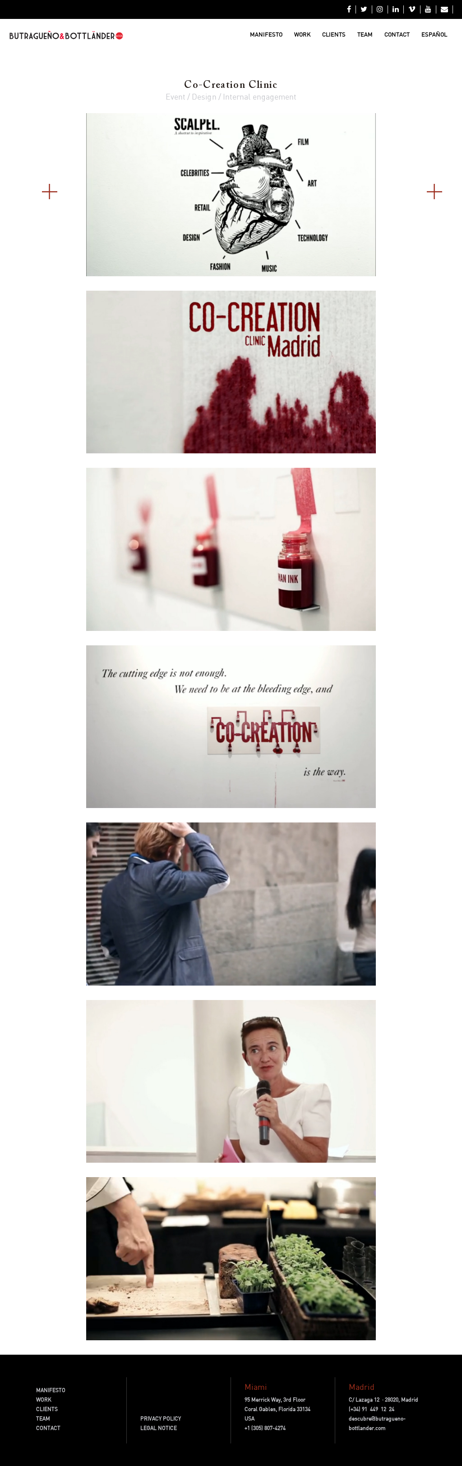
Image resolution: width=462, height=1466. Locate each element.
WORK (43, 1399)
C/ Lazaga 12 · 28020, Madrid (383, 1399)
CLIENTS (47, 1409)
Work (302, 34)
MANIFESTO (50, 1390)
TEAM (43, 1418)
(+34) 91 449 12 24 (371, 1409)
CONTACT (48, 1428)
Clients (334, 34)
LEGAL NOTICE (158, 1428)
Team (365, 34)
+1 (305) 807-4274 (265, 1428)
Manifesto (266, 34)
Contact (397, 34)
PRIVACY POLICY (160, 1418)
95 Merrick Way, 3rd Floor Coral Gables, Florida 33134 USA (277, 1409)
